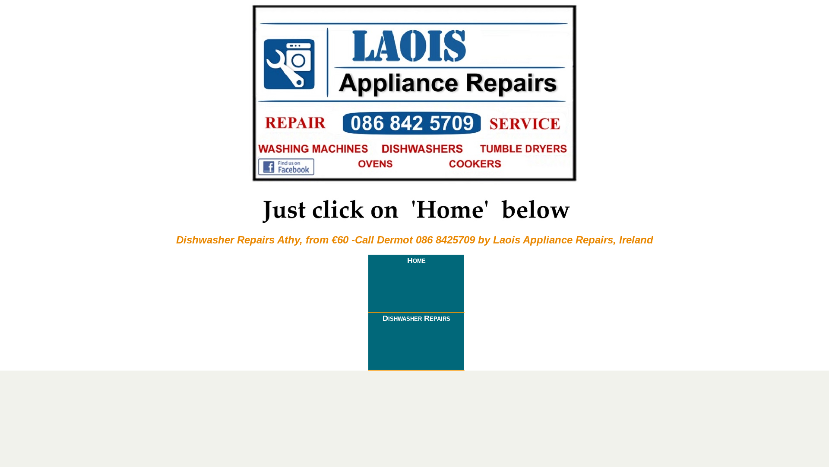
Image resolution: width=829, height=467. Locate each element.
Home (416, 260)
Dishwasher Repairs (416, 318)
